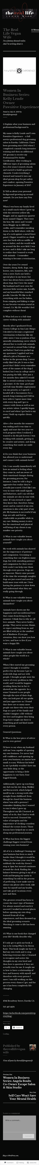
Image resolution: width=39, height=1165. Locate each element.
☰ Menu (35, 30)
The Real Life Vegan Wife (12, 33)
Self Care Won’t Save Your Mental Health (22, 1095)
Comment (28, 1136)
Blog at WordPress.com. (11, 1156)
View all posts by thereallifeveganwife (18, 1061)
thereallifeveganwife (10, 115)
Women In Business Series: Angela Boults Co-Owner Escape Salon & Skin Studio (19, 1081)
